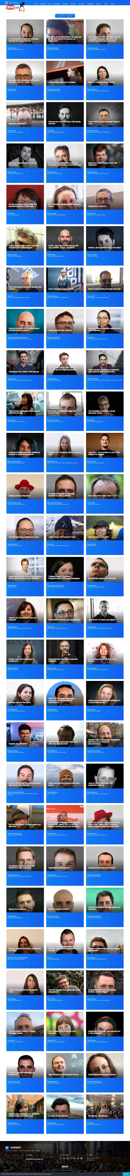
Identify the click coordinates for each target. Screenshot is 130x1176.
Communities (90, 3)
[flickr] (81, 1158)
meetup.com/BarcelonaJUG (93, 1158)
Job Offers (81, 3)
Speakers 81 (71, 15)
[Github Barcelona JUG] (71, 1158)
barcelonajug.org (90, 1160)
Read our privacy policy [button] (45, 1174)
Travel (105, 3)
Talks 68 (57, 15)
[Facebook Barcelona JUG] (60, 1158)
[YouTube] (78, 1158)
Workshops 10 (64, 15)
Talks (49, 3)
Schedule (73, 3)
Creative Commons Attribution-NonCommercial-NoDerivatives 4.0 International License (65, 1170)
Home (36, 3)
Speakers (42, 3)
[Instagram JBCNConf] (64, 1158)
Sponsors (65, 3)
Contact (112, 3)
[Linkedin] (74, 1158)
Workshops (57, 3)
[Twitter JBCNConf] (67, 1158)
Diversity (98, 3)
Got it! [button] (126, 1174)
